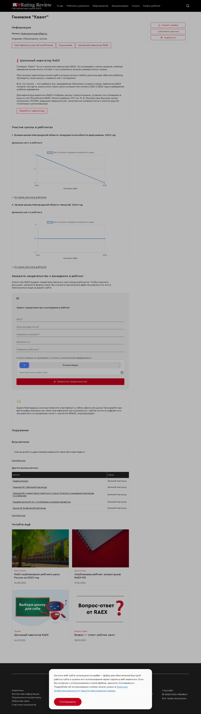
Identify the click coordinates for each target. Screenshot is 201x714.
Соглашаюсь (68, 701)
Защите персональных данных (98, 691)
